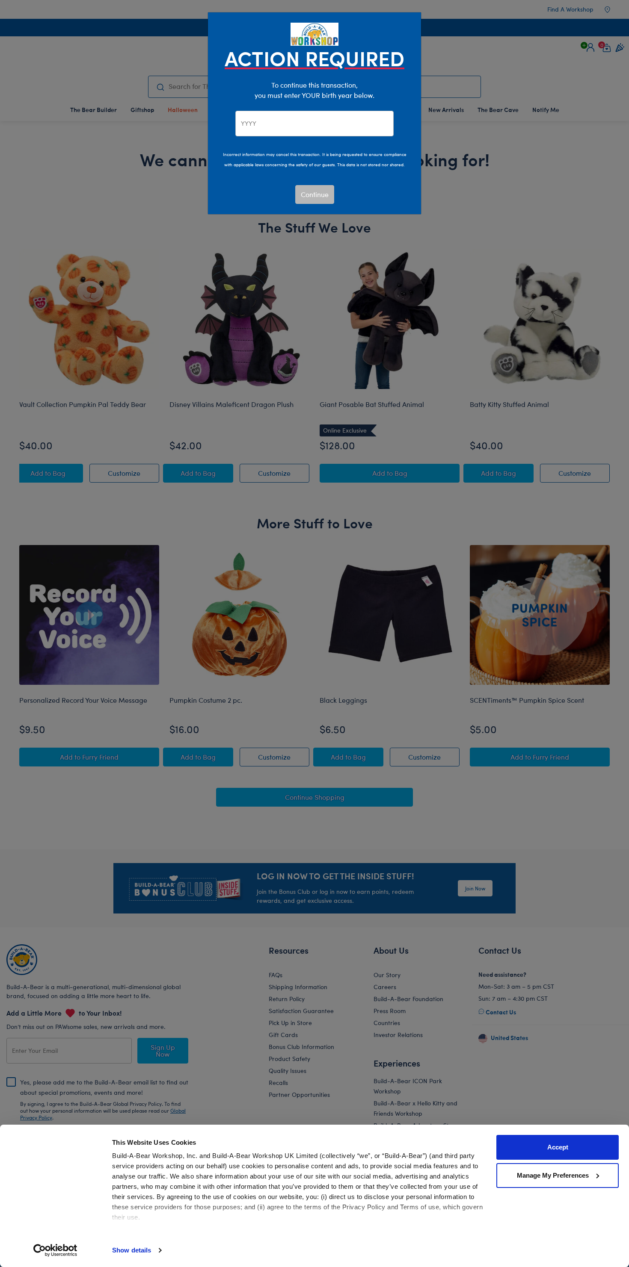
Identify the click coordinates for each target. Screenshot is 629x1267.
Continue (315, 194)
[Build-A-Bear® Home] (314, 33)
